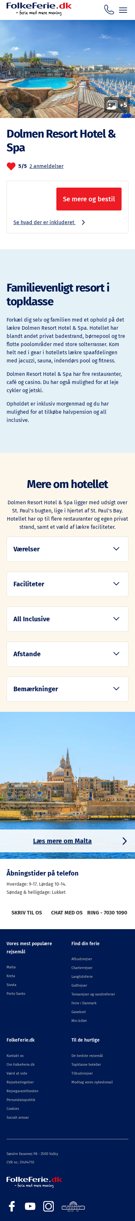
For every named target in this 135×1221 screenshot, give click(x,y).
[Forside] (39, 14)
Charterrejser (81, 968)
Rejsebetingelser (20, 1082)
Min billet (79, 1021)
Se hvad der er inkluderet (44, 222)
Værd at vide (17, 1073)
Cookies (13, 1109)
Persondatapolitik (21, 1100)
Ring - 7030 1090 (107, 913)
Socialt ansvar (18, 1117)
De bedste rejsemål (87, 1056)
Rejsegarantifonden (22, 1091)
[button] (67, 549)
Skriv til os (26, 913)
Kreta (11, 976)
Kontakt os (15, 1056)
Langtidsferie (82, 977)
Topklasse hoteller (86, 1064)
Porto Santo (16, 994)
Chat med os (67, 913)
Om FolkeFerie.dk (21, 1064)
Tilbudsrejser (82, 1073)
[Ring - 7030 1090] (109, 9)
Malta (11, 967)
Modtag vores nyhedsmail (92, 1082)
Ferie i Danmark (84, 1003)
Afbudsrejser (81, 959)
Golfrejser (79, 985)
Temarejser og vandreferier (93, 994)
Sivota (11, 985)
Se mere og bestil (89, 199)
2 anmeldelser (46, 166)
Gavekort (78, 1012)
